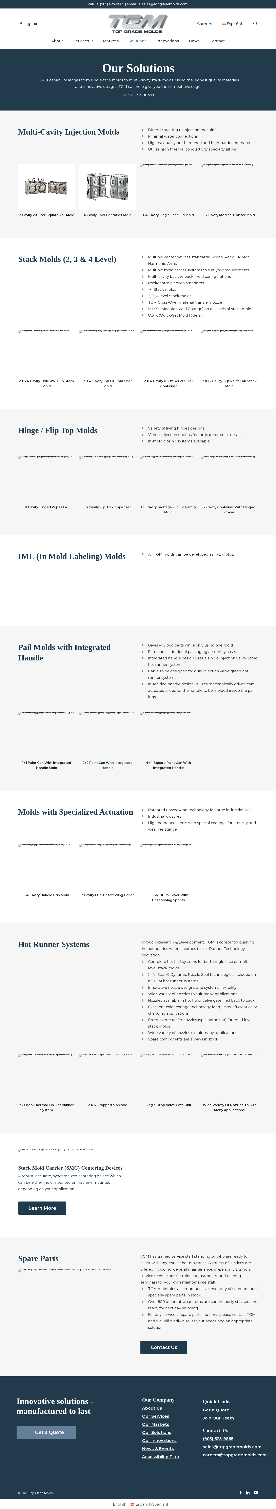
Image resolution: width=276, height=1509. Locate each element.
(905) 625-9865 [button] (218, 1438)
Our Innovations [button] (159, 1440)
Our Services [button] (155, 1416)
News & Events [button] (158, 1448)
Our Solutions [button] (156, 1432)
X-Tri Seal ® (158, 974)
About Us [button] (152, 1408)
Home (127, 95)
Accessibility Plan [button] (160, 1456)
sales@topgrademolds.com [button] (232, 1447)
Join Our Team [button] (218, 1418)
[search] (255, 24)
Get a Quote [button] (216, 1410)
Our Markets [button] (155, 1424)
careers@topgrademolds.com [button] (235, 1455)
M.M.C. (153, 309)
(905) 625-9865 (112, 4)
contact (239, 1314)
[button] (42, 1208)
